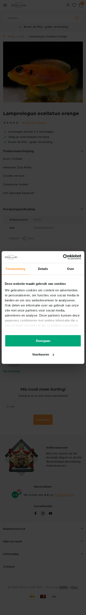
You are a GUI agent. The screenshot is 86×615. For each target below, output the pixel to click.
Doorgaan (43, 340)
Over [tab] (70, 268)
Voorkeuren (40, 354)
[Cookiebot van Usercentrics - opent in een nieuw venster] (63, 257)
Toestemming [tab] (15, 268)
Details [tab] (43, 268)
